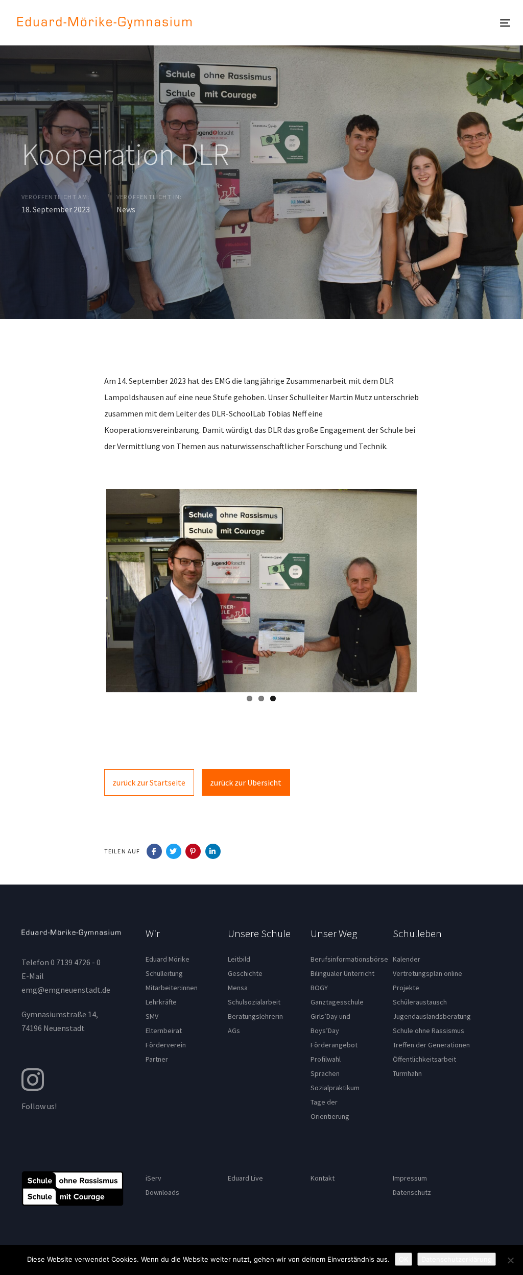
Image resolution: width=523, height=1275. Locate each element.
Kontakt (323, 1178)
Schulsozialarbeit (254, 1002)
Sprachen (325, 1073)
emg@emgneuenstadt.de (65, 990)
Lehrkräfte (161, 1002)
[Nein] (510, 1260)
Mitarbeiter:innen (172, 987)
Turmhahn (407, 1073)
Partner (157, 1059)
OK (403, 1259)
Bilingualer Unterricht (342, 973)
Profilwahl (326, 1059)
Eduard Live (245, 1178)
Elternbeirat (164, 1030)
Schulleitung (164, 973)
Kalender (406, 959)
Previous (91, 588)
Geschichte (245, 973)
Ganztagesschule (337, 1002)
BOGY (319, 987)
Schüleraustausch (420, 1002)
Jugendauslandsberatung (432, 1016)
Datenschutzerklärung (456, 1259)
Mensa (238, 987)
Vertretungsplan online (427, 973)
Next (432, 588)
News (125, 209)
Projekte (406, 987)
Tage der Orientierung (330, 1109)
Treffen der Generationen (431, 1044)
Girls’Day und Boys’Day (330, 1023)
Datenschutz (412, 1192)
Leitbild (239, 959)
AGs (234, 1030)
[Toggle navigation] (383, 23)
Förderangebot (334, 1044)
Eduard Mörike (167, 959)
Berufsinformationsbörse (344, 959)
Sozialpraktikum (335, 1087)
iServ (153, 1178)
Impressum (410, 1178)
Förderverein (166, 1044)
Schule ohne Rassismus (428, 1030)
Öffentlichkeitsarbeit (424, 1059)
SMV (152, 1016)
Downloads (162, 1192)
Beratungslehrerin (255, 1016)
